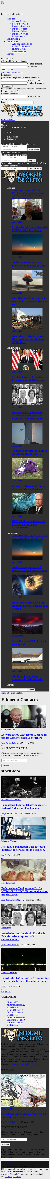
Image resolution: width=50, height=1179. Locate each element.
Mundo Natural (19, 51)
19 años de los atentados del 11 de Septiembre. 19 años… (29, 452)
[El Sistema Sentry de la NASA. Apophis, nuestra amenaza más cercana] (27, 594)
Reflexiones (13, 1025)
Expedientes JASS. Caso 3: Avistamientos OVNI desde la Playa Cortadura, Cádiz (24, 979)
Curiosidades (12, 41)
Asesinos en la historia (22, 44)
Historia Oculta (19, 49)
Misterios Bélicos (19, 31)
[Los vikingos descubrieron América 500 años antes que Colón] (23, 1106)
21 (2, 1125)
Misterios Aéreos (19, 29)
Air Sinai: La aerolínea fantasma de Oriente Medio (27, 678)
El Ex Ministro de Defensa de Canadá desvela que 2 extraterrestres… (28, 524)
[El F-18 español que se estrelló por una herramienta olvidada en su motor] (27, 290)
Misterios (11, 19)
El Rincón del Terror (21, 46)
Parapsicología (18, 36)
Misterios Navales (20, 34)
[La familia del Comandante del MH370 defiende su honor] (27, 219)
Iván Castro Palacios (10, 743)
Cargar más (6, 991)
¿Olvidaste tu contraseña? (12, 72)
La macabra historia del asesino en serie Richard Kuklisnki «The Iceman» (24, 806)
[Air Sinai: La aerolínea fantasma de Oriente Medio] (27, 668)
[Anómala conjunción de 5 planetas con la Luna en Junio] (27, 254)
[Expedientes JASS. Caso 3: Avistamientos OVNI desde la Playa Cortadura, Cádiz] (23, 970)
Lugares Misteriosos (21, 26)
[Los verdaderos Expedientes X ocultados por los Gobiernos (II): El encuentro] (23, 727)
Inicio (9, 1162)
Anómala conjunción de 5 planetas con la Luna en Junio (29, 264)
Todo (14, 190)
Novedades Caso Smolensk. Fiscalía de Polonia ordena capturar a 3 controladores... (23, 936)
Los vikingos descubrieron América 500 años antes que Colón (23, 1115)
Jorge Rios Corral (9, 813)
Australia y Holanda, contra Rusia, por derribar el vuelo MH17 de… (28, 339)
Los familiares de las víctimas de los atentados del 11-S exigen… (30, 379)
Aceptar (8, 1176)
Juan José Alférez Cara (11, 900)
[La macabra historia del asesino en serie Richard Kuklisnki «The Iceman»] (23, 797)
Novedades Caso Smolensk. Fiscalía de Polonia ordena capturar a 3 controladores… (28, 415)
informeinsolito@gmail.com (25, 1064)
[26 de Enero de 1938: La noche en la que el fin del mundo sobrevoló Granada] (27, 633)
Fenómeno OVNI (20, 24)
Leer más (17, 1176)
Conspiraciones (13, 39)
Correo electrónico (35, 80)
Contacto (11, 54)
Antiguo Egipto (19, 21)
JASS (3, 855)
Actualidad (17, 222)
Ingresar (10, 132)
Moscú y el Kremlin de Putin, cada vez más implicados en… (29, 488)
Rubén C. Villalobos (10, 1122)
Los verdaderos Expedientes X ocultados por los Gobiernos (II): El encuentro (24, 736)
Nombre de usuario (35, 64)
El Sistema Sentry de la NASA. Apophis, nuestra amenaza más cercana (30, 605)
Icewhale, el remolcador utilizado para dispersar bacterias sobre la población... (23, 848)
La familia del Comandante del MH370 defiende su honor (30, 229)
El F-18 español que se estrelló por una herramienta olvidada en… (29, 301)
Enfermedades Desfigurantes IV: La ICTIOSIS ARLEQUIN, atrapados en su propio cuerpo (24, 891)
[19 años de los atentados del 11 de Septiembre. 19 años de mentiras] (27, 443)
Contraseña (32, 66)
